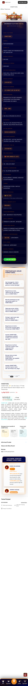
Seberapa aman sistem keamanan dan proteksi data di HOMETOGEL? (13, 310)
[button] (14, 2)
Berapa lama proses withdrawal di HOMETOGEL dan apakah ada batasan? (13, 357)
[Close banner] (1, 2)
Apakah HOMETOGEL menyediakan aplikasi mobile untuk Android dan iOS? (13, 337)
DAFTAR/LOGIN (23, 2)
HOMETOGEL (4, 403)
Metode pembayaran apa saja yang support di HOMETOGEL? (13, 301)
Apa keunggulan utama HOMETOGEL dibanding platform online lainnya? (13, 283)
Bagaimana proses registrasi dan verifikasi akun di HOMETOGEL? (13, 292)
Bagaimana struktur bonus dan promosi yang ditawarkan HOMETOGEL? (13, 327)
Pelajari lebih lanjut (23, 427)
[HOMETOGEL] (3, 2)
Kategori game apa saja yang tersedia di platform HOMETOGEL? (13, 319)
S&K (11, 399)
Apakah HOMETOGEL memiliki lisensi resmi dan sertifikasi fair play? (13, 367)
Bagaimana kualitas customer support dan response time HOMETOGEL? (13, 347)
